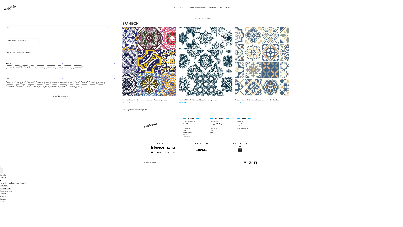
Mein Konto (240, 121)
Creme (54, 83)
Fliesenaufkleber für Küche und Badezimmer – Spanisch (198, 100)
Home (194, 18)
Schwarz (63, 86)
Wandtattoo (186, 136)
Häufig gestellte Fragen (216, 124)
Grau (71, 83)
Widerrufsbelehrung (242, 128)
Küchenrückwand (188, 132)
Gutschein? (4, 186)
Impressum (213, 128)
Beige (18, 83)
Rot (46, 86)
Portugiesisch (78, 67)
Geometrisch (40, 67)
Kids (220, 8)
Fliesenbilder (186, 128)
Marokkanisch (51, 67)
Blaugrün (40, 83)
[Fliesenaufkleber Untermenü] (186, 8)
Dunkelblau (63, 83)
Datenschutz (213, 126)
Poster (227, 8)
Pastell (28, 86)
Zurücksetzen (60, 96)
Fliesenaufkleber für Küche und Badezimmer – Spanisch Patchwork (257, 100)
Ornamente (67, 67)
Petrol (34, 86)
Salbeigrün (53, 86)
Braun (47, 83)
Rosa (41, 86)
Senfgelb (72, 86)
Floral (32, 67)
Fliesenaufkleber (178, 8)
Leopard (93, 83)
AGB (211, 130)
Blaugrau (31, 83)
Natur (59, 67)
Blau (23, 83)
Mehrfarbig (10, 86)
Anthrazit (10, 83)
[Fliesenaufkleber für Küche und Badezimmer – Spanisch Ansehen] (206, 62)
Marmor (100, 83)
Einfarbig (25, 67)
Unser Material (214, 121)
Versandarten (241, 124)
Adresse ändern (5, 188)
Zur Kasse (3, 202)
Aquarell (17, 67)
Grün (77, 83)
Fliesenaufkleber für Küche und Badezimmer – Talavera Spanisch (144, 100)
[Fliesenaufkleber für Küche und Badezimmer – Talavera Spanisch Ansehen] (149, 62)
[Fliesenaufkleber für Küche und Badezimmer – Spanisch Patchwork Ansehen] (262, 62)
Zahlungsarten (241, 126)
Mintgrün (20, 86)
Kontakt (212, 132)
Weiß (79, 86)
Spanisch (201, 18)
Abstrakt (9, 67)
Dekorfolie (212, 8)
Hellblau (84, 83)
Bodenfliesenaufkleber (197, 8)
